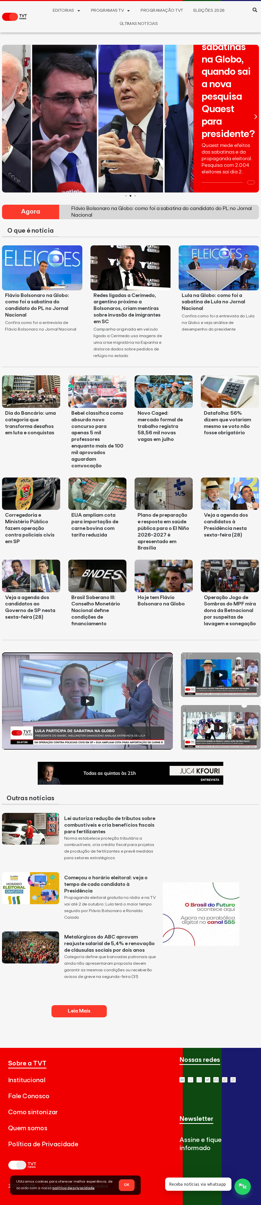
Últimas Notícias (139, 24)
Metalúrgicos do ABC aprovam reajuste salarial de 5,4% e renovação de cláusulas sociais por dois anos (109, 943)
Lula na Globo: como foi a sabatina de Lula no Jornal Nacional (213, 302)
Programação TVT (162, 10)
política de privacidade (74, 1188)
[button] (255, 10)
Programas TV (107, 10)
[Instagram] (199, 1079)
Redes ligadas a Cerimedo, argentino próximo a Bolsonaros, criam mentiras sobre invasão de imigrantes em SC (127, 308)
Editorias (63, 10)
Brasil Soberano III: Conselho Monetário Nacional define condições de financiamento (95, 611)
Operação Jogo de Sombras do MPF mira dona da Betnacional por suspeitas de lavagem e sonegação (230, 611)
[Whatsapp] (190, 1079)
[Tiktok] (224, 1079)
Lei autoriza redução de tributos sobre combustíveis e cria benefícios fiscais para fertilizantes (109, 825)
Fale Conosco (29, 1096)
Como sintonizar (33, 1112)
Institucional (26, 1080)
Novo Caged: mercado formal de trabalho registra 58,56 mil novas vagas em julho (160, 426)
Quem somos (27, 1128)
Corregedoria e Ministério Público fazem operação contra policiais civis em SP (30, 528)
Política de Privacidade (43, 1144)
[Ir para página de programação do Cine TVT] (201, 944)
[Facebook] (216, 1079)
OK (126, 1185)
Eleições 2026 (209, 10)
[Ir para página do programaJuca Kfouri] (130, 783)
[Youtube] (182, 1079)
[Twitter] (207, 1079)
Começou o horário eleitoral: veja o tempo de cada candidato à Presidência (106, 884)
